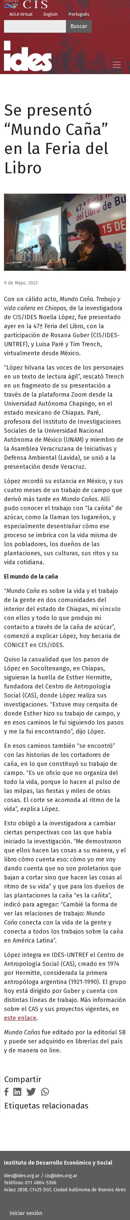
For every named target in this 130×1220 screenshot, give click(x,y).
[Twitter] (31, 1091)
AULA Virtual (21, 14)
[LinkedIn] (17, 1091)
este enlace (20, 1018)
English (50, 14)
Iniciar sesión (25, 1213)
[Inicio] (28, 56)
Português (78, 14)
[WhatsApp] (45, 1091)
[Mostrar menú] (116, 64)
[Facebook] (6, 1091)
